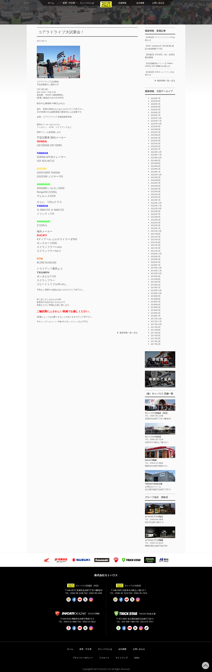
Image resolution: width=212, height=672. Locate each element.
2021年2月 (156, 248)
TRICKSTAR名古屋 (153, 483)
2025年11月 (156, 120)
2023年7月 (156, 183)
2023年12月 (156, 174)
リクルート (104, 657)
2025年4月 (156, 140)
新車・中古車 (69, 2)
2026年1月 (156, 115)
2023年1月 (156, 200)
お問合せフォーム (153, 486)
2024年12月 (156, 152)
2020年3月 (156, 262)
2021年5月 (156, 239)
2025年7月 (156, 132)
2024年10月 (156, 157)
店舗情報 (122, 2)
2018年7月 (156, 301)
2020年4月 (156, 259)
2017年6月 (156, 332)
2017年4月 (156, 338)
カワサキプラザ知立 (154, 516)
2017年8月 (156, 330)
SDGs (136, 657)
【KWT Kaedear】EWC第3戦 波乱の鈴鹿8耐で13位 (159, 47)
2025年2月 (156, 146)
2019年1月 (156, 287)
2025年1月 (156, 149)
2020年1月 (156, 265)
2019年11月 (156, 270)
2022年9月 (156, 211)
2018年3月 (156, 310)
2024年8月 (156, 163)
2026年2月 (156, 112)
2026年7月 (156, 98)
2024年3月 (156, 168)
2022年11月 (156, 205)
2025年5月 (156, 137)
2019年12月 (156, 267)
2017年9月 (156, 327)
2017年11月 (156, 321)
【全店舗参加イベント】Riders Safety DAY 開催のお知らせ (159, 64)
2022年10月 (156, 208)
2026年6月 (156, 101)
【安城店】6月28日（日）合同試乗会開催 (160, 56)
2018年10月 (156, 293)
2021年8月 (156, 233)
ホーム (51, 2)
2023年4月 (156, 191)
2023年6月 (156, 185)
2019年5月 (156, 281)
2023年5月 (156, 188)
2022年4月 (156, 222)
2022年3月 (156, 225)
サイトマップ (122, 657)
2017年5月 (156, 335)
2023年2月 (156, 197)
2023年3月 (156, 194)
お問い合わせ (158, 2)
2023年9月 (156, 177)
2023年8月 (156, 180)
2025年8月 (156, 129)
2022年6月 (156, 216)
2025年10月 (156, 123)
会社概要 (140, 2)
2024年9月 (156, 160)
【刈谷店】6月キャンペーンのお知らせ (159, 73)
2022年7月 (156, 214)
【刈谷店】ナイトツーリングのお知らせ (160, 38)
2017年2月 (156, 344)
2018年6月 (156, 304)
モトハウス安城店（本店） (157, 413)
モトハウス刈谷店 (153, 436)
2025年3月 (156, 143)
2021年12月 (156, 231)
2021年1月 (156, 250)
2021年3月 (156, 245)
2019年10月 (156, 273)
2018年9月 (156, 296)
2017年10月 (156, 324)
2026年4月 (156, 106)
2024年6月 (156, 166)
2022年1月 (156, 228)
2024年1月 (156, 171)
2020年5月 (156, 256)
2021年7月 (156, 236)
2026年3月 (156, 109)
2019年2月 (156, 284)
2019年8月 (156, 279)
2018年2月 (156, 313)
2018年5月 (156, 307)
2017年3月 (156, 341)
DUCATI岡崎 (151, 460)
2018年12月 (156, 290)
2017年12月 (156, 318)
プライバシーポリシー (83, 657)
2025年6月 (156, 135)
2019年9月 (156, 276)
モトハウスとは (87, 2)
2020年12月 (156, 253)
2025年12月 (156, 118)
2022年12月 (156, 202)
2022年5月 (156, 219)
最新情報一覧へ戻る (129, 332)
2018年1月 (156, 315)
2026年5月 (156, 104)
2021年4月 (156, 242)
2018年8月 (156, 298)
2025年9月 (156, 126)
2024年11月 (156, 154)
